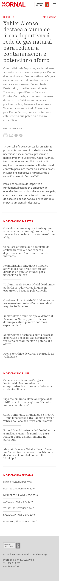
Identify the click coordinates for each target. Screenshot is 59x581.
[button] (54, 4)
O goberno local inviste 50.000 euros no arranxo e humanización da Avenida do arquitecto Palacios (28, 303)
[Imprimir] (5, 135)
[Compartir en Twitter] (20, 136)
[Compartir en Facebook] (16, 136)
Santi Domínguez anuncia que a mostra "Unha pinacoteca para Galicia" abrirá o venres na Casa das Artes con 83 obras (28, 417)
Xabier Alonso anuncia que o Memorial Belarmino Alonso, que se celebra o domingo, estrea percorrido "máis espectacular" (28, 320)
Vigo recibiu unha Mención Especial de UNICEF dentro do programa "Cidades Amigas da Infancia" (27, 402)
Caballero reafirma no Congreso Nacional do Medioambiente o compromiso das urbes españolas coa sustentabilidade (27, 384)
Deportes (8, 16)
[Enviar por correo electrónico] (11, 135)
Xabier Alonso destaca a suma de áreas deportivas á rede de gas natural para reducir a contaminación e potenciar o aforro (28, 339)
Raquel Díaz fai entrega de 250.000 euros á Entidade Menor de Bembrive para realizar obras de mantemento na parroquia (29, 435)
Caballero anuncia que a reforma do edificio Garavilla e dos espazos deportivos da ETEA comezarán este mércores (26, 251)
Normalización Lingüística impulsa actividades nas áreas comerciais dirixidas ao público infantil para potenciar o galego (25, 270)
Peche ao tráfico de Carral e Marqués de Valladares (28, 355)
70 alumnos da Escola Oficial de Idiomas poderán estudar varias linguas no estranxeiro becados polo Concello (29, 287)
